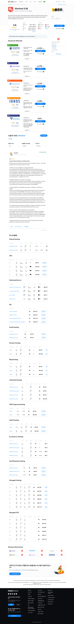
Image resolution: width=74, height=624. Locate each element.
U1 (9, 262)
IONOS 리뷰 (15, 107)
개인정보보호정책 (31, 610)
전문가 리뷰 (54, 44)
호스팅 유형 (21, 1)
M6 (9, 539)
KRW (59, 1)
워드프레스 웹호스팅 (42, 596)
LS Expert (11, 374)
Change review (19, 226)
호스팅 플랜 (54, 47)
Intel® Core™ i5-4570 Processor (15, 287)
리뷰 (26, 1)
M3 (9, 495)
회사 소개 (30, 592)
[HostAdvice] (12, 2)
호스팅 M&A (13, 615)
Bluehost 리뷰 (15, 89)
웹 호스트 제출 (30, 600)
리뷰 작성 (44, 135)
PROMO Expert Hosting (13, 250)
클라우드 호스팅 (41, 607)
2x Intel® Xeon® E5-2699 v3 (14, 291)
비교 (30, 1)
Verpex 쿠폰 (50, 603)
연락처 (29, 594)
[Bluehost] (15, 83)
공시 (29, 605)
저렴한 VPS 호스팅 (41, 605)
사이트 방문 (39, 50)
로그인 (18, 604)
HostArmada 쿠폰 (51, 597)
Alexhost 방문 (59, 25)
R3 (9, 274)
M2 (9, 491)
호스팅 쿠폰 (41, 1)
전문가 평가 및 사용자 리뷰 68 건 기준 (15, 30)
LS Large (10, 370)
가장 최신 (24, 145)
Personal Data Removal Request (31, 608)
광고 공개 (64, 4)
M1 (9, 487)
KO (64, 1)
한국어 (39, 145)
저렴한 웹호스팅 (41, 600)
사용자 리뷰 (54, 45)
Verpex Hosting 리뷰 (15, 125)
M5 (9, 503)
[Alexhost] (10, 9)
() (26, 226)
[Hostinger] (15, 66)
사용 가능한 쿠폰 (59, 28)
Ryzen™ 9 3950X (12, 295)
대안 (52, 51)
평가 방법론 (60, 4)
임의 (10, 145)
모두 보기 (34, 31)
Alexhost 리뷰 (21, 8)
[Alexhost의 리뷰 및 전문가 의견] (52, 18)
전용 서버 (39, 609)
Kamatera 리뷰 (15, 54)
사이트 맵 (30, 596)
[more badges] (63, 11)
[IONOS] (15, 101)
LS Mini (10, 366)
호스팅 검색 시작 (15, 573)
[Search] (56, 2)
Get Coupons (40, 53)
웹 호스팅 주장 (30, 602)
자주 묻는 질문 (54, 49)
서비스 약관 (30, 612)
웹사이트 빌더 (40, 613)
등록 (11, 604)
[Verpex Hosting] (15, 118)
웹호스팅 (39, 594)
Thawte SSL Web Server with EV (15, 318)
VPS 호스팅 (40, 602)
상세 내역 (44, 262)
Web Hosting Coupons (50, 593)
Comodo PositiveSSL (13, 311)
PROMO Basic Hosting (13, 246)
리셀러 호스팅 (40, 611)
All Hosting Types (41, 592)
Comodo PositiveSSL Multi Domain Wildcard (17, 321)
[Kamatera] (15, 48)
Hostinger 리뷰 (15, 72)
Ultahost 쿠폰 (50, 601)
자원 (34, 1)
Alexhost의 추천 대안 (56, 42)
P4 (9, 270)
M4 (9, 499)
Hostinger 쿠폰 (51, 599)
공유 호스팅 (40, 598)
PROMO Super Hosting (13, 398)
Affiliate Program (31, 598)
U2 (9, 266)
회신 (12, 226)
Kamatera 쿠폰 (50, 595)
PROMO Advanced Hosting (14, 447)
